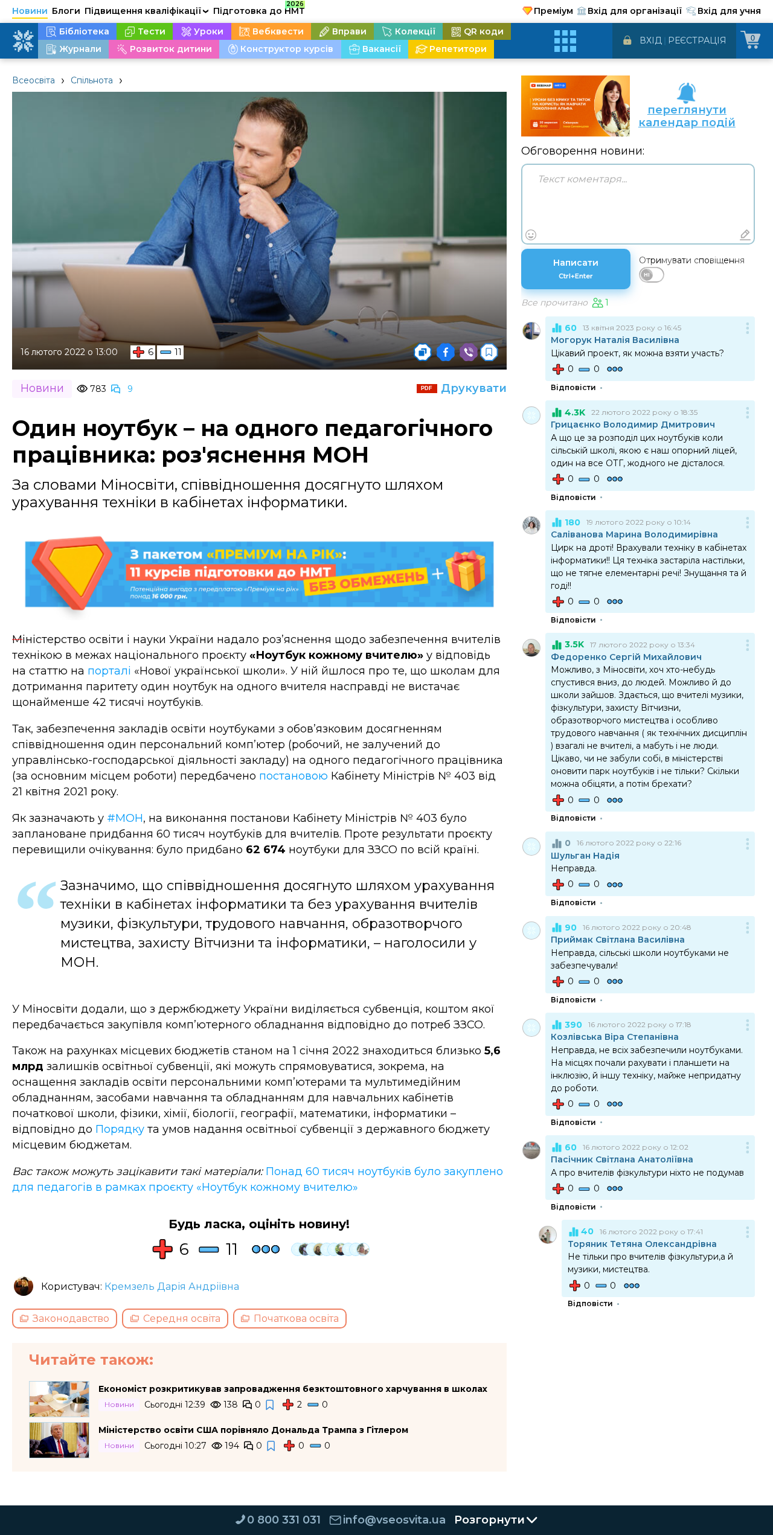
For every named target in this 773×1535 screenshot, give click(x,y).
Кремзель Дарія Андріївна (171, 1286)
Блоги (66, 10)
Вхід (651, 40)
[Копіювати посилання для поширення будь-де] (423, 352)
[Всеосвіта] (23, 41)
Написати (575, 268)
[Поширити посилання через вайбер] (469, 352)
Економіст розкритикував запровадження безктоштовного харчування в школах (292, 1388)
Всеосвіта (33, 80)
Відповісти (573, 387)
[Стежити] (271, 1405)
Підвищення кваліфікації (147, 10)
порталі (109, 671)
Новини (30, 10)
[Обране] (489, 352)
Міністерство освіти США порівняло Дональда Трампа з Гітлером (253, 1429)
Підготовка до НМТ (259, 9)
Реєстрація (697, 40)
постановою (293, 776)
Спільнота (92, 80)
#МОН (125, 818)
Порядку (119, 1129)
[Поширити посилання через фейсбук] (446, 352)
